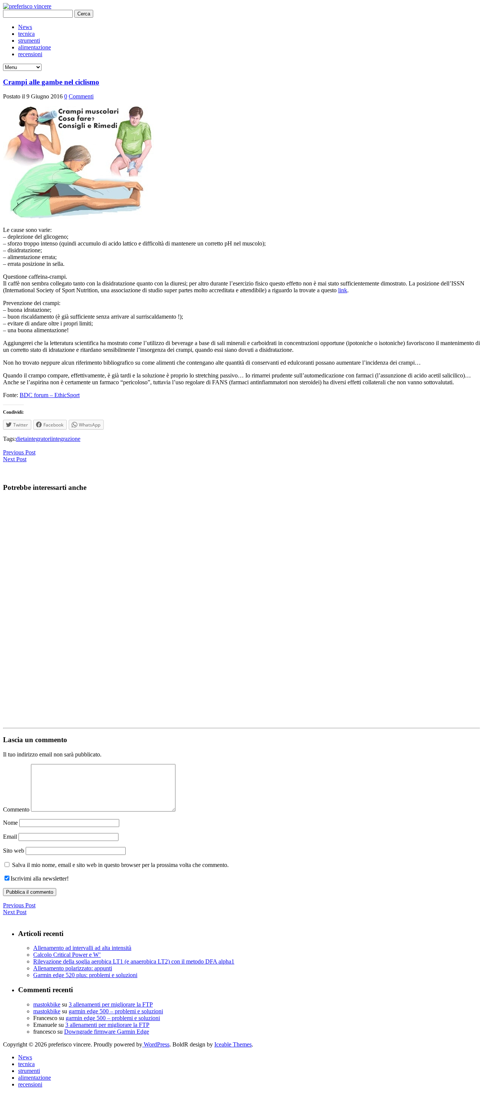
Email (10, 836)
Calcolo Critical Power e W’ (67, 954)
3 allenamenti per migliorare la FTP (111, 1004)
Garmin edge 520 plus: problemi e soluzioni (85, 975)
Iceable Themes (233, 1044)
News (25, 27)
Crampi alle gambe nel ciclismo (51, 82)
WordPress (155, 1044)
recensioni (30, 54)
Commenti (81, 96)
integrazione (65, 439)
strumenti (29, 40)
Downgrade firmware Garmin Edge (106, 1031)
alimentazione (34, 47)
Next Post (14, 459)
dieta (21, 439)
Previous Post (19, 452)
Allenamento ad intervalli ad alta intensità (82, 948)
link (342, 290)
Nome (10, 822)
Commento (16, 809)
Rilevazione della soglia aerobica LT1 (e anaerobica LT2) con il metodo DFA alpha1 (133, 961)
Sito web (13, 850)
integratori (39, 439)
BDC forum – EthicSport (50, 395)
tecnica (26, 34)
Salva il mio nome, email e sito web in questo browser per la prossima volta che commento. (120, 865)
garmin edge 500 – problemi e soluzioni (116, 1011)
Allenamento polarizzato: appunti (72, 968)
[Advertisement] (229, 612)
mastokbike (46, 1004)
